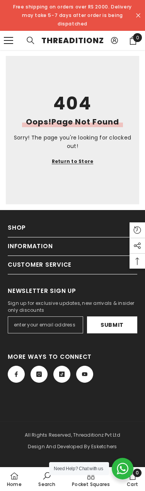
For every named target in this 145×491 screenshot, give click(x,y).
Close (138, 15)
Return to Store (73, 161)
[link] (47, 479)
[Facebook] (16, 374)
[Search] (30, 40)
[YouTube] (84, 374)
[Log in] (114, 40)
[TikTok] (61, 374)
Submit (112, 325)
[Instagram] (39, 374)
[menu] (8, 40)
